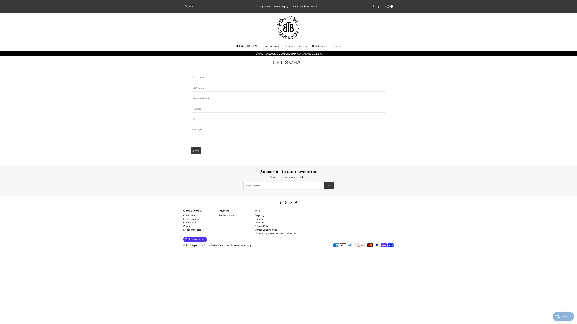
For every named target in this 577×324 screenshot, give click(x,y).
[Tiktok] (296, 202)
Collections (319, 46)
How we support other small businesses (275, 233)
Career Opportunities (266, 229)
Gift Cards (260, 222)
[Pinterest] (291, 202)
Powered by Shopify (241, 245)
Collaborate (189, 222)
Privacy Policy (262, 226)
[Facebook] (280, 202)
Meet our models (192, 229)
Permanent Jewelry (295, 46)
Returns (259, 219)
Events (337, 46)
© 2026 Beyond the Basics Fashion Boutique (206, 245)
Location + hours (228, 215)
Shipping (259, 215)
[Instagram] (286, 202)
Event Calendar (191, 219)
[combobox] (217, 6)
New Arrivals (271, 46)
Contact (187, 226)
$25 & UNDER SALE (247, 46)
